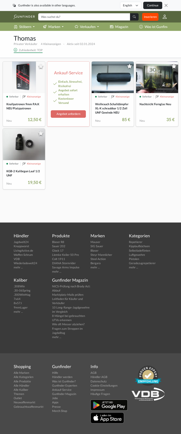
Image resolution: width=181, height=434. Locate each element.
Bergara (95, 263)
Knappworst (21, 246)
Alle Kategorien (23, 377)
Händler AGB (98, 377)
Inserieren (150, 17)
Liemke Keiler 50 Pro (65, 254)
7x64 (17, 299)
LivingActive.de (23, 250)
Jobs (55, 398)
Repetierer (135, 242)
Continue (152, 5)
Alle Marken (21, 372)
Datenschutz (98, 381)
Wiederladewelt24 (25, 263)
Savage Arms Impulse (65, 267)
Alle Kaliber (21, 389)
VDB (17, 259)
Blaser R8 (58, 242)
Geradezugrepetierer (142, 263)
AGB (93, 372)
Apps (55, 402)
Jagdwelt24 (21, 242)
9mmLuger (21, 307)
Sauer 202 (58, 246)
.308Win (19, 286)
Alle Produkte (22, 381)
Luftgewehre (137, 254)
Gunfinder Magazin (64, 394)
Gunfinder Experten (64, 385)
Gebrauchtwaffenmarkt (28, 406)
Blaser (94, 250)
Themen (19, 394)
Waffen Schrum (23, 254)
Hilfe (55, 372)
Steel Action (98, 259)
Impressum (97, 389)
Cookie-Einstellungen (103, 385)
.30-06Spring (22, 290)
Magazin (121, 26)
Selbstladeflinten (139, 250)
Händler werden (62, 377)
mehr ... (18, 267)
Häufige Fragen (100, 394)
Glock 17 (58, 250)
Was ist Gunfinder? (159, 26)
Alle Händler (21, 385)
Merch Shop (59, 411)
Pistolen (134, 259)
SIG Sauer (96, 246)
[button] (162, 17)
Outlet (18, 398)
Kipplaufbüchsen (139, 246)
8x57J (18, 303)
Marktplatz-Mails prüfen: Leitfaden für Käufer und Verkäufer (68, 299)
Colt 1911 (58, 259)
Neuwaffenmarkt (24, 402)
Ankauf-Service (62, 389)
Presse (56, 406)
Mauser (95, 242)
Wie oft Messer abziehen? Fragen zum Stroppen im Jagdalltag (68, 328)
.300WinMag (22, 294)
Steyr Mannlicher (101, 254)
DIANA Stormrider (64, 263)
